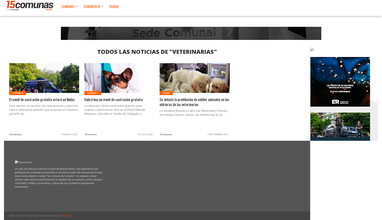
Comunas (68, 6)
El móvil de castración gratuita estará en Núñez (42, 99)
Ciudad (114, 6)
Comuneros (92, 6)
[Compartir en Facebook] (36, 83)
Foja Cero (66, 215)
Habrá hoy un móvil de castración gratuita (113, 99)
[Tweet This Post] (44, 83)
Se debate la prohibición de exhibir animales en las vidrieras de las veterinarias (194, 102)
